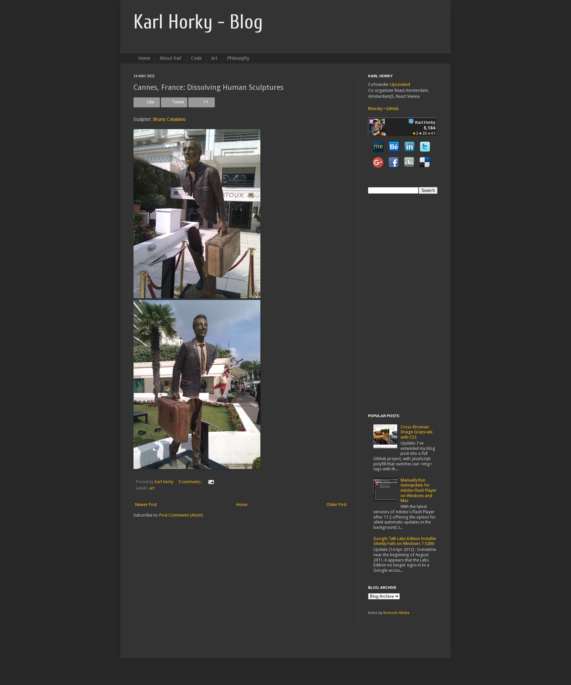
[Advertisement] (394, 303)
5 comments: (190, 482)
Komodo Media (396, 613)
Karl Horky (164, 482)
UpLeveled (400, 84)
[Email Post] (210, 482)
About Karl (170, 58)
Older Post (336, 504)
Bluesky (375, 108)
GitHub (392, 108)
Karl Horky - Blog (198, 22)
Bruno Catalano (169, 119)
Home (144, 58)
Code (196, 58)
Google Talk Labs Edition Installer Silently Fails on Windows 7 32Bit (405, 541)
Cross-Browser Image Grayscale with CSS (416, 432)
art (152, 488)
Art (214, 58)
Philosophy (238, 58)
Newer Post (146, 504)
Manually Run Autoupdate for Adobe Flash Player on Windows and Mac (418, 490)
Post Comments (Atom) (181, 515)
